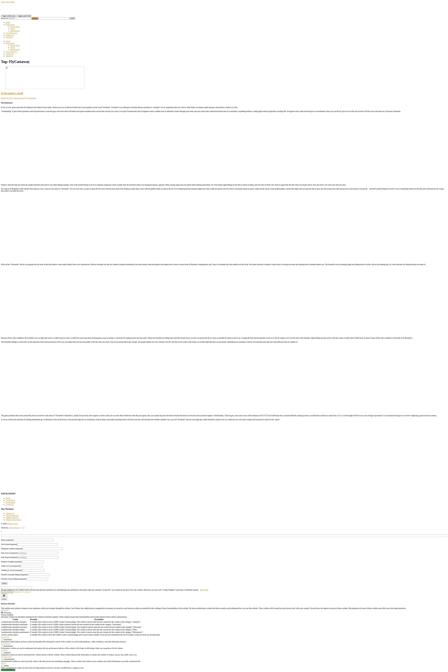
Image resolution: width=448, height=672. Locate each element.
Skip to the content (8, 2)
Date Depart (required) (9, 557)
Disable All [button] (17, 592)
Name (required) (7, 540)
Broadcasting (10, 502)
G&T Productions (12, 516)
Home (8, 22)
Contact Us (10, 35)
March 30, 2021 (7, 98)
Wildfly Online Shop (13, 520)
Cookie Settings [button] (7, 592)
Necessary (7, 613)
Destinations (10, 25)
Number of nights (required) (11, 562)
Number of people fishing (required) (14, 575)
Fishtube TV (10, 513)
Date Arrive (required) (9, 553)
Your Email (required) (9, 544)
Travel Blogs (10, 500)
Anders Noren (14, 528)
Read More (204, 590)
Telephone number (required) (11, 549)
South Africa (15, 27)
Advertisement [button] (6, 657)
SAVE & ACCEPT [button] (8, 670)
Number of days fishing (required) (13, 579)
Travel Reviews (11, 33)
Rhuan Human (19, 98)
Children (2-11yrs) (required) (12, 570)
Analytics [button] (4, 650)
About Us (9, 37)
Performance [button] (5, 644)
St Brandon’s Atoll (12, 93)
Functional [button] (5, 637)
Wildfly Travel (12, 524)
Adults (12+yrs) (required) (11, 566)
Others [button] (3, 663)
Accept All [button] (27, 592)
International (14, 31)
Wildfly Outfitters (12, 518)
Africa (12, 29)
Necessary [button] (5, 610)
